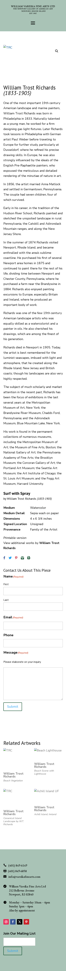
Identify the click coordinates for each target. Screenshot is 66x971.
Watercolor (38, 508)
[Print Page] (28, 558)
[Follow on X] (19, 922)
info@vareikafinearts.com (24, 877)
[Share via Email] (22, 558)
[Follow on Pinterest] (26, 922)
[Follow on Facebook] (13, 922)
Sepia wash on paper (44, 513)
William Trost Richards (29, 499)
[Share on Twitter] (10, 558)
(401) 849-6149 (17, 865)
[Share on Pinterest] (16, 558)
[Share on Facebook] (4, 558)
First (6, 584)
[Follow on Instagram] (6, 922)
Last (6, 600)
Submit (12, 706)
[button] (57, 51)
